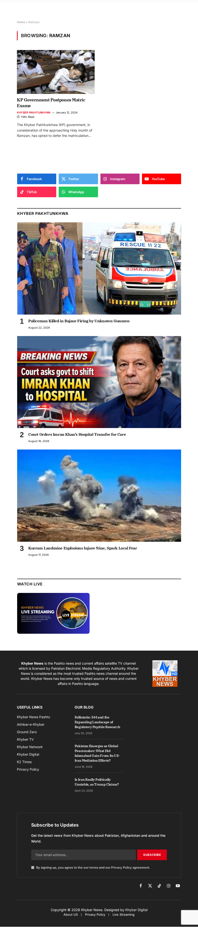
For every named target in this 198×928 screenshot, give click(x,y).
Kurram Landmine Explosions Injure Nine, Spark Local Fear (82, 548)
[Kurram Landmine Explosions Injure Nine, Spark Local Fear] (99, 496)
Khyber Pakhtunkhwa (33, 112)
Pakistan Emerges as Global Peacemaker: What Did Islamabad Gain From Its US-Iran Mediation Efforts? (97, 753)
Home (21, 22)
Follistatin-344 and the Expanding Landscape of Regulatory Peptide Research (97, 722)
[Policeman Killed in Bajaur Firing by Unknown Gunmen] (99, 268)
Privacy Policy (121, 867)
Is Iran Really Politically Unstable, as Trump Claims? (97, 782)
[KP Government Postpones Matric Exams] (56, 72)
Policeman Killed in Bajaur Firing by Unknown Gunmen (79, 320)
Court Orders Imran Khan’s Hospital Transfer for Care (77, 434)
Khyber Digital (136, 910)
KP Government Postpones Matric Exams (51, 102)
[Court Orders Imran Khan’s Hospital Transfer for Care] (99, 382)
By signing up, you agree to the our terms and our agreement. (92, 867)
